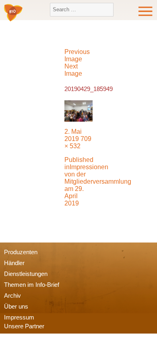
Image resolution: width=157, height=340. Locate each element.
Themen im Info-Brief (31, 284)
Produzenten (20, 252)
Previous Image (77, 55)
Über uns (16, 306)
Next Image (73, 70)
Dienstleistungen (26, 273)
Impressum (19, 317)
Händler (14, 262)
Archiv (12, 295)
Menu (145, 11)
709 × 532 (77, 142)
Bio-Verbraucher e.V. (13, 13)
